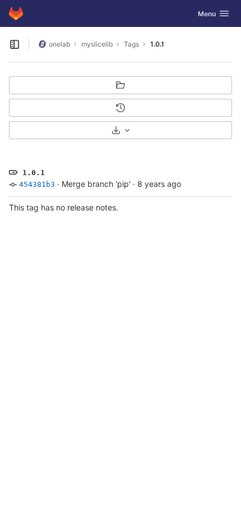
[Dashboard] (15, 13)
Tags (131, 44)
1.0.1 (157, 44)
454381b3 (37, 184)
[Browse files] (120, 85)
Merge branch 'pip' (96, 184)
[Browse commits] (120, 108)
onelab (59, 44)
